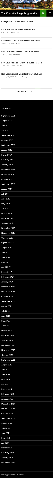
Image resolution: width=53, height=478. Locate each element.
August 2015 (6, 365)
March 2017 (6, 272)
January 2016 (7, 340)
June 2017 (5, 257)
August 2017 (6, 247)
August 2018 (6, 189)
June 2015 (5, 374)
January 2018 (7, 223)
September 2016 (8, 301)
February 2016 (7, 335)
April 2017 (5, 267)
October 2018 (7, 179)
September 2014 (8, 418)
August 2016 (6, 306)
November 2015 (8, 350)
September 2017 (8, 243)
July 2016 (5, 311)
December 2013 (8, 462)
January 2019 (7, 164)
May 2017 (5, 262)
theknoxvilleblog (17, 66)
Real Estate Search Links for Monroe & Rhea (21, 74)
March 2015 (6, 389)
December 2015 (8, 345)
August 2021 (6, 120)
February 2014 (7, 452)
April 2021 (5, 130)
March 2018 (6, 213)
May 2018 (5, 203)
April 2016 (5, 325)
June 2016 (5, 316)
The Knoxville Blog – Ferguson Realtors (20, 13)
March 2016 (6, 330)
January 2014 (7, 457)
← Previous (20, 91)
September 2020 (8, 135)
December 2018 (8, 169)
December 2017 (8, 228)
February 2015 (7, 394)
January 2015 (7, 399)
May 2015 (5, 379)
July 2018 (5, 194)
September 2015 (8, 360)
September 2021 (8, 116)
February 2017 (7, 277)
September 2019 (8, 145)
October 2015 (7, 355)
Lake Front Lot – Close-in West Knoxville (20, 40)
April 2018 (5, 208)
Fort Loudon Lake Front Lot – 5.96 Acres (20, 51)
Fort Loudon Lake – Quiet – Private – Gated (21, 62)
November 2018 (8, 174)
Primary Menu (49, 13)
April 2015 (5, 384)
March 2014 (6, 448)
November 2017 (8, 233)
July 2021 (5, 125)
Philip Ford (15, 32)
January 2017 (7, 282)
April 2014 (5, 443)
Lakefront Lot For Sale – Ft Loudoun (18, 29)
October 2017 (7, 238)
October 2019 (7, 140)
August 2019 (6, 150)
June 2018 (5, 199)
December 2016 (8, 286)
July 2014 (5, 428)
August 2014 (6, 423)
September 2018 (8, 184)
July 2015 (5, 369)
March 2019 (6, 155)
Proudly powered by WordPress (12, 475)
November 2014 (8, 408)
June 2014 (5, 433)
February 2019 (7, 160)
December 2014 (8, 404)
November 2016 (8, 291)
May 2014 (5, 438)
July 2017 (5, 252)
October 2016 (7, 296)
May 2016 (5, 321)
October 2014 (7, 413)
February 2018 (7, 218)
